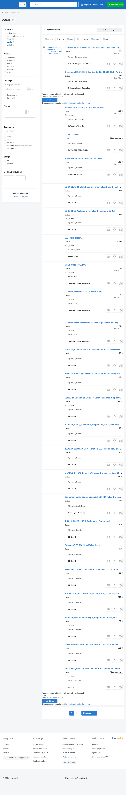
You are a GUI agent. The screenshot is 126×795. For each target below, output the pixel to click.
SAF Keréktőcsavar (74, 238)
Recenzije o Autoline (40, 757)
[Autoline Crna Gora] (9, 5)
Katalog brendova (40, 761)
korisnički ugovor (83, 103)
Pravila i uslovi (38, 744)
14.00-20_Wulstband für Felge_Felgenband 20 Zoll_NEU (91, 618)
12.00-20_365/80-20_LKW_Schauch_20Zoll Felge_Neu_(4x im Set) (95, 449)
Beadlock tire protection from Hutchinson (84, 107)
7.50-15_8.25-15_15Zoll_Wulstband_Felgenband (87, 521)
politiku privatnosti (69, 103)
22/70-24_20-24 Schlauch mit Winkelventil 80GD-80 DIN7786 (92, 350)
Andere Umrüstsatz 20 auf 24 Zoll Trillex (83, 158)
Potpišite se (49, 100)
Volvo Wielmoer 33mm (75, 265)
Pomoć (5, 748)
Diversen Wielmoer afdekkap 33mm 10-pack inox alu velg (91, 323)
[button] (114, 64)
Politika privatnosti (40, 748)
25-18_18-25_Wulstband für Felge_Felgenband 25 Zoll (90, 211)
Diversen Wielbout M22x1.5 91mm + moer (84, 292)
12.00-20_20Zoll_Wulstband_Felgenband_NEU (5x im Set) (92, 425)
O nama (6, 744)
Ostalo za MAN (72, 134)
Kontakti (6, 753)
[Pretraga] (32, 4)
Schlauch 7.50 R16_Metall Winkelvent (82, 545)
